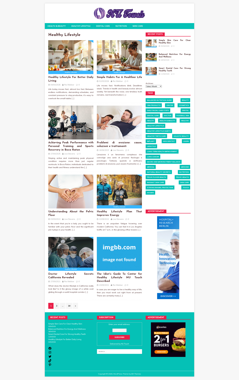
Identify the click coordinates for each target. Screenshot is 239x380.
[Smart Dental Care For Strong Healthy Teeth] (151, 71)
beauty (185, 100)
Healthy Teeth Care (156, 136)
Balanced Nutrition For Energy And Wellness (67, 329)
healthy (185, 121)
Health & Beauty (57, 26)
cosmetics (184, 105)
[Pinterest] (50, 366)
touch (186, 187)
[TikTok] (50, 362)
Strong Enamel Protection (160, 187)
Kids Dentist (169, 141)
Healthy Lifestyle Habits (159, 131)
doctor (167, 115)
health (150, 121)
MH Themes (136, 374)
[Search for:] (119, 351)
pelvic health (182, 177)
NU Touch (125, 344)
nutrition (184, 172)
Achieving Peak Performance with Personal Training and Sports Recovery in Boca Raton (70, 146)
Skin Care (138, 26)
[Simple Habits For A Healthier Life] (119, 72)
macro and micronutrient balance (163, 162)
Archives (149, 83)
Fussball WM (182, 115)
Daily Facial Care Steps (158, 110)
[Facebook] (50, 349)
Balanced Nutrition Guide (159, 100)
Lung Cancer (153, 157)
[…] (73, 98)
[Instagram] (50, 353)
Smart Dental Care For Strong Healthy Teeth (67, 334)
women (150, 192)
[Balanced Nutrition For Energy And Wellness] (151, 57)
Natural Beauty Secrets (159, 172)
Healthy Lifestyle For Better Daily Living (64, 339)
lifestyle (151, 146)
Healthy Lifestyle (80, 26)
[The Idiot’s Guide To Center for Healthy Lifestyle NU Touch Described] (119, 269)
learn (186, 141)
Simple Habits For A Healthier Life (119, 77)
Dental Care (103, 26)
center (169, 105)
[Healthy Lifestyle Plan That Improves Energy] (119, 207)
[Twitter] (50, 357)
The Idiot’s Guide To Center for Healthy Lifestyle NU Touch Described (119, 278)
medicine (185, 167)
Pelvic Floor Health (156, 177)
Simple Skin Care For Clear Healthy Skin (65, 324)
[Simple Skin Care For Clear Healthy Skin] (151, 43)
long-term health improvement (162, 151)
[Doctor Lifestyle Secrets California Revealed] (70, 269)
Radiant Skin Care (155, 182)
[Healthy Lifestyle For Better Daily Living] (70, 72)
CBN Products (153, 105)
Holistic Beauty (181, 136)
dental (185, 110)
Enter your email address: (119, 324)
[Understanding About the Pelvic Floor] (70, 207)
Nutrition (121, 26)
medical (150, 167)
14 (69, 306)
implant (151, 141)
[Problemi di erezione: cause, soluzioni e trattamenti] (119, 138)
